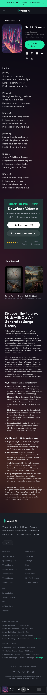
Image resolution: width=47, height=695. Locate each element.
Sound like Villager (9, 639)
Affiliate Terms (7, 606)
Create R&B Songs (26, 651)
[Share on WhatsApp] (32, 53)
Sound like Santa (27, 629)
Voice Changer (8, 578)
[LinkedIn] (33, 672)
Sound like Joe (23, 632)
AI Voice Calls (7, 582)
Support (5, 610)
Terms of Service (8, 597)
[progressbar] (23, 693)
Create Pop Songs (9, 647)
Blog (27, 565)
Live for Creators (32, 578)
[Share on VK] (42, 53)
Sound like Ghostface (10, 629)
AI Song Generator (9, 569)
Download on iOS (25, 225)
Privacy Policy (7, 593)
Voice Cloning (7, 565)
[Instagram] (23, 672)
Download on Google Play (25, 233)
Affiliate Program (31, 582)
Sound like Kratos (9, 632)
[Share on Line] (27, 58)
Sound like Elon (23, 625)
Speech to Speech (9, 561)
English (6, 543)
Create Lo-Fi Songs (26, 658)
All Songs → (40, 658)
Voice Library (30, 556)
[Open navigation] (4, 10)
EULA (4, 602)
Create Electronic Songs (31, 654)
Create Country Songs (11, 654)
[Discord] (14, 672)
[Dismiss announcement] (44, 3)
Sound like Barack (26, 635)
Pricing (28, 569)
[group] (23, 693)
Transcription (7, 574)
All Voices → (37, 639)
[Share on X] (37, 53)
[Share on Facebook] (27, 53)
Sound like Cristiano (10, 635)
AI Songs (28, 561)
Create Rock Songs (9, 651)
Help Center (30, 574)
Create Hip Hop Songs (26, 647)
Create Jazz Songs (9, 658)
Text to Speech (8, 556)
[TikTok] (28, 672)
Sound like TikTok (24, 639)
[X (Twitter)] (19, 672)
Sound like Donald (9, 625)
